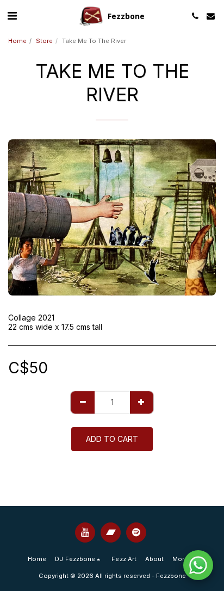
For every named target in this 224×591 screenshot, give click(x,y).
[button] (12, 15)
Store (44, 41)
